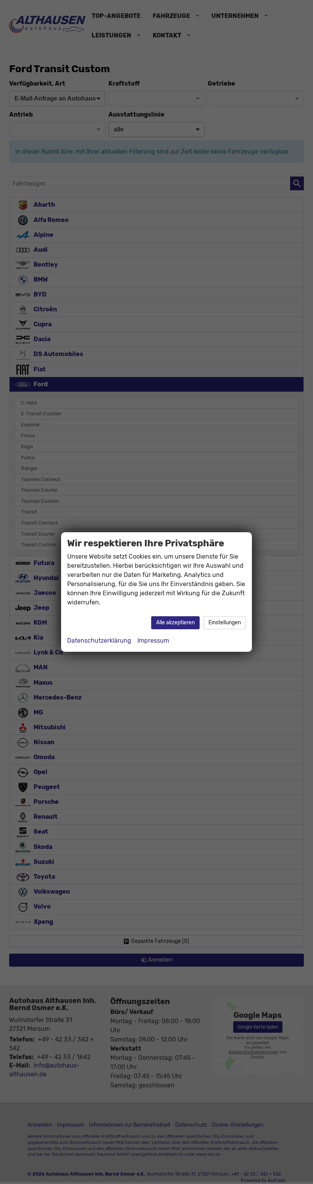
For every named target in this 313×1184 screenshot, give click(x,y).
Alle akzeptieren (175, 622)
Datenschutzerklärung (99, 640)
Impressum (153, 640)
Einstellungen (224, 622)
